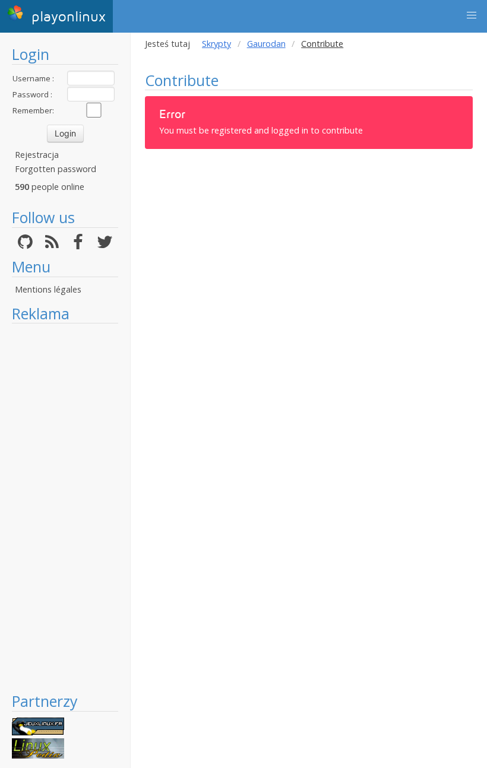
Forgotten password (55, 168)
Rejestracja (37, 154)
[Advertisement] (65, 507)
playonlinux (66, 17)
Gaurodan (266, 43)
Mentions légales (48, 289)
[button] (471, 15)
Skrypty (216, 43)
